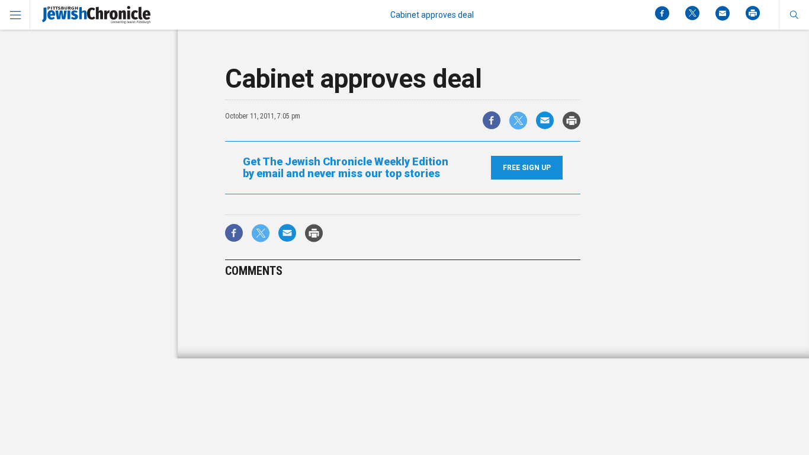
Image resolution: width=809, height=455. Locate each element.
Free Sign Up (527, 168)
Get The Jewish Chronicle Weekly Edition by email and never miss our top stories (345, 168)
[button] (794, 15)
